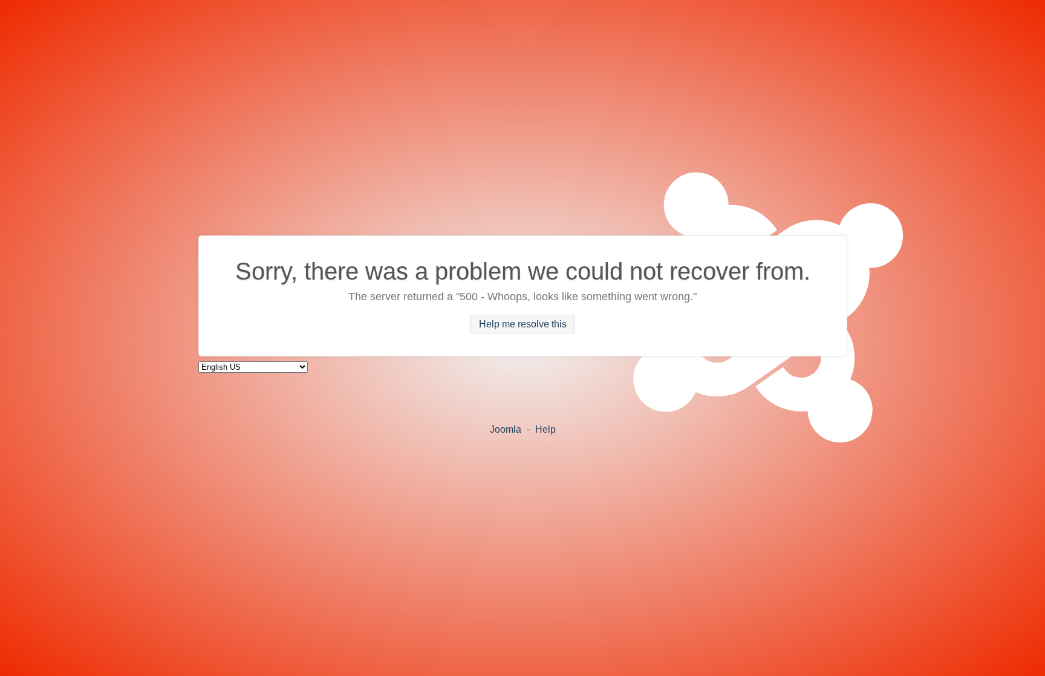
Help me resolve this (523, 324)
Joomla (505, 429)
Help (545, 429)
